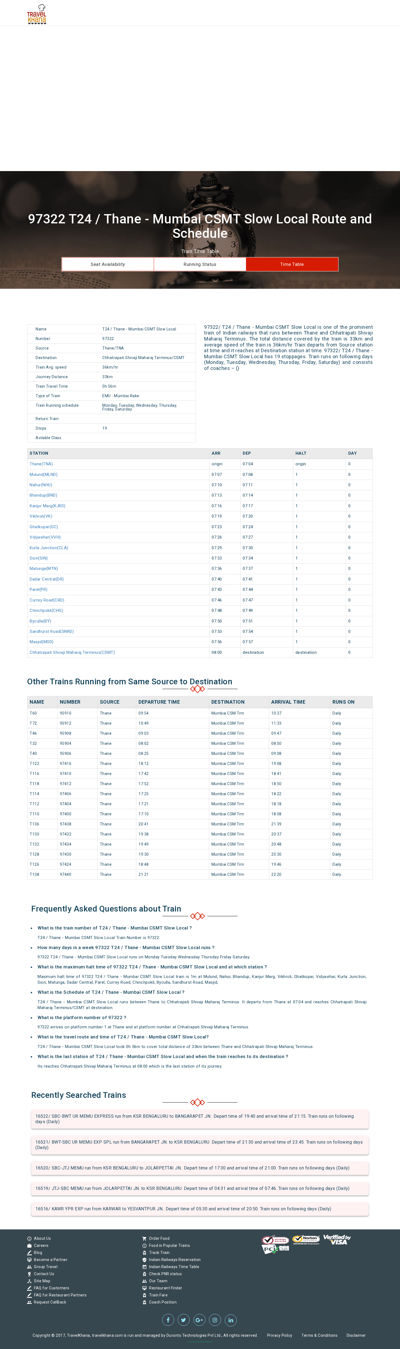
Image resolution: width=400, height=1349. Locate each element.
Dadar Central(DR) (47, 579)
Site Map (40, 1281)
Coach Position (161, 1302)
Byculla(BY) (40, 621)
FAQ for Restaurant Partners (59, 1295)
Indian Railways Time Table (172, 1267)
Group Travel (44, 1267)
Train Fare (157, 1295)
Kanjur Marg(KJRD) (48, 505)
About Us (41, 1238)
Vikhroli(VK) (41, 516)
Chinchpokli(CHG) (46, 610)
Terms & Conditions (319, 1335)
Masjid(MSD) (42, 641)
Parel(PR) (39, 589)
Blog (36, 1252)
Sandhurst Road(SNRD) (52, 631)
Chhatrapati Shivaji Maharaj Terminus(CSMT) (72, 652)
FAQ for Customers (50, 1288)
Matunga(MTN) (44, 568)
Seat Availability (108, 264)
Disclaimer (356, 1335)
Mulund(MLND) (43, 474)
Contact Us (42, 1274)
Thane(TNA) (41, 463)
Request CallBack (48, 1302)
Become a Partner (49, 1259)
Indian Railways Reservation (173, 1259)
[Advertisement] (163, 38)
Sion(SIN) (39, 558)
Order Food (158, 1238)
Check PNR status (164, 1274)
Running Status (200, 264)
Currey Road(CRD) (47, 600)
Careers (40, 1245)
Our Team (156, 1281)
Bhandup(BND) (43, 495)
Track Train (158, 1252)
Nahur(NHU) (41, 484)
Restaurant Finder (164, 1288)
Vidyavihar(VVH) (45, 537)
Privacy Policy (280, 1335)
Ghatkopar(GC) (44, 526)
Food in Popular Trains (168, 1245)
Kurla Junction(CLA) (49, 547)
